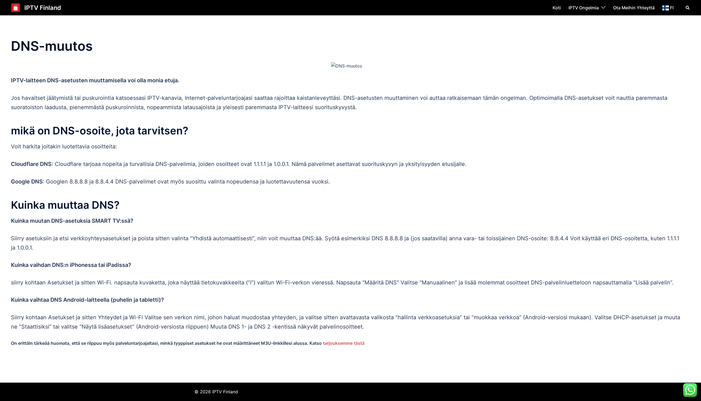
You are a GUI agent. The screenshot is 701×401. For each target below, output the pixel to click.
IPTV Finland (42, 7)
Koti (557, 7)
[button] (688, 7)
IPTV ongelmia (583, 7)
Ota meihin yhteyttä (634, 7)
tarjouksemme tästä (343, 343)
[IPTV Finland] (15, 7)
